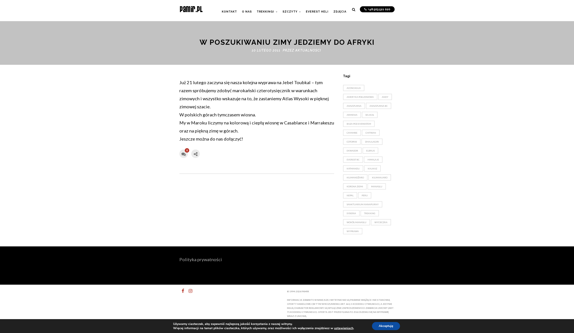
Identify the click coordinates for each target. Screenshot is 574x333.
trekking (369, 213)
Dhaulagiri (372, 141)
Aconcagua (354, 88)
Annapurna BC (379, 106)
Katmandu (353, 168)
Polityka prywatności (200, 259)
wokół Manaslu (356, 222)
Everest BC (353, 159)
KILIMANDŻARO (355, 177)
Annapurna (354, 106)
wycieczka (380, 222)
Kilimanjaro (379, 177)
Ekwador (352, 150)
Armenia (352, 114)
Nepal (350, 195)
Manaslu (376, 186)
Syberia (351, 213)
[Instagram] (188, 290)
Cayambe (352, 132)
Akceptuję (386, 326)
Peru (365, 195)
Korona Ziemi (355, 186)
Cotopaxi (352, 141)
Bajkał (369, 114)
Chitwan (370, 132)
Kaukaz (372, 168)
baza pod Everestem (359, 123)
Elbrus (370, 150)
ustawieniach (343, 328)
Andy (385, 97)
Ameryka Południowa (360, 97)
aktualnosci (308, 50)
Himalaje (373, 159)
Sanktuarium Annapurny (363, 204)
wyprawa (353, 231)
